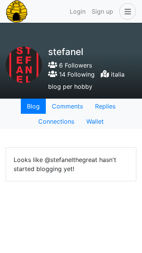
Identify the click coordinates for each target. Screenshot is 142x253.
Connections (56, 121)
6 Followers (74, 65)
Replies (105, 106)
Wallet (95, 121)
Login (78, 11)
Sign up (102, 11)
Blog (33, 106)
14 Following (76, 74)
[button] (126, 11)
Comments (67, 106)
